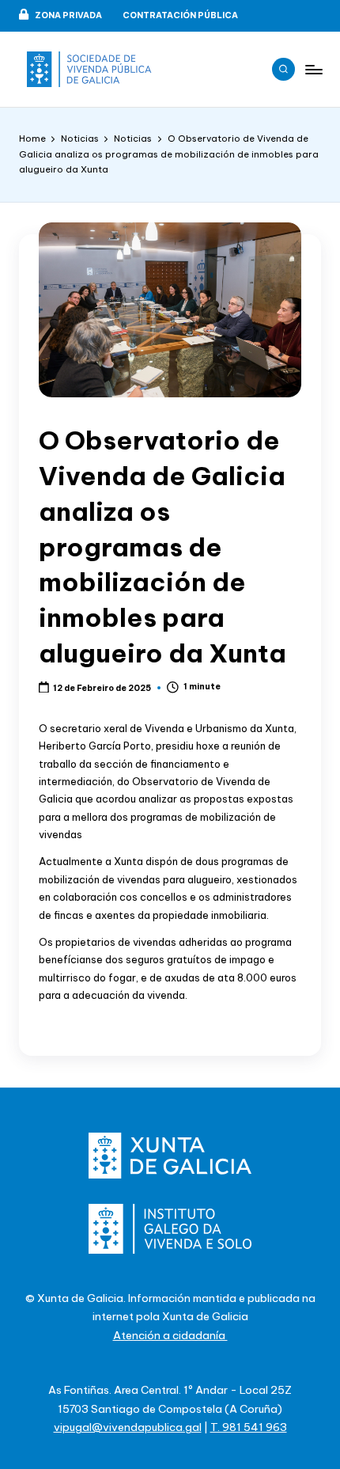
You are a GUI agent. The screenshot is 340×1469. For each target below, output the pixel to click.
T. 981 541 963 (248, 1427)
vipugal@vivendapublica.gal (128, 1427)
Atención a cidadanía (170, 1335)
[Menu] (313, 69)
